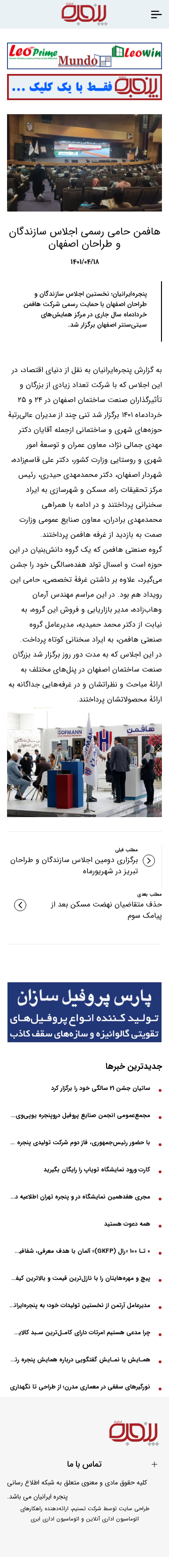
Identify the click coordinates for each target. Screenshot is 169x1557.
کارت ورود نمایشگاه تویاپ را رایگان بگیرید (97, 1170)
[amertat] (84, 56)
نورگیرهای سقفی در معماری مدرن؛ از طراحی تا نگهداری (80, 1387)
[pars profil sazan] (84, 1012)
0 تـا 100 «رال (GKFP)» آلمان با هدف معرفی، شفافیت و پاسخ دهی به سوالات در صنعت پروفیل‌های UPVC (79, 1251)
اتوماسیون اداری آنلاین (112, 1518)
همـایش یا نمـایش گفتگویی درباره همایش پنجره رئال (79, 1360)
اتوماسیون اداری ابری (55, 1518)
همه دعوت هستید (127, 1224)
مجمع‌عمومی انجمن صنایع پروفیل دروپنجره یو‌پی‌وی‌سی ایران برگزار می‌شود (79, 1115)
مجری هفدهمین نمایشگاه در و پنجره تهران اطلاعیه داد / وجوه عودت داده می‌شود (79, 1197)
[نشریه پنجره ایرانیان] (156, 14)
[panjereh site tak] (84, 87)
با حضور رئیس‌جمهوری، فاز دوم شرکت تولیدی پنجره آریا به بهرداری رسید (79, 1143)
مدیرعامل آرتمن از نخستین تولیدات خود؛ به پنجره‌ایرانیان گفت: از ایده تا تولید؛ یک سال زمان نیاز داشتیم (79, 1305)
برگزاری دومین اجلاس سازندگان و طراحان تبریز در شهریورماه (74, 866)
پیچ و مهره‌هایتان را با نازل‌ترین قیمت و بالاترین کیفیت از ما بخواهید (79, 1278)
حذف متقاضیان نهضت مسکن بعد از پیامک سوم (106, 910)
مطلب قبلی (126, 850)
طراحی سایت (134, 1508)
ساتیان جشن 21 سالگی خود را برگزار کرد (100, 1088)
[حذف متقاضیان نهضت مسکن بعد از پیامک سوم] (20, 905)
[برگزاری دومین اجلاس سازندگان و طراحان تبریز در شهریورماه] (149, 861)
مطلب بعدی (149, 894)
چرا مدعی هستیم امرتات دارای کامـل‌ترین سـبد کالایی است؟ (79, 1333)
